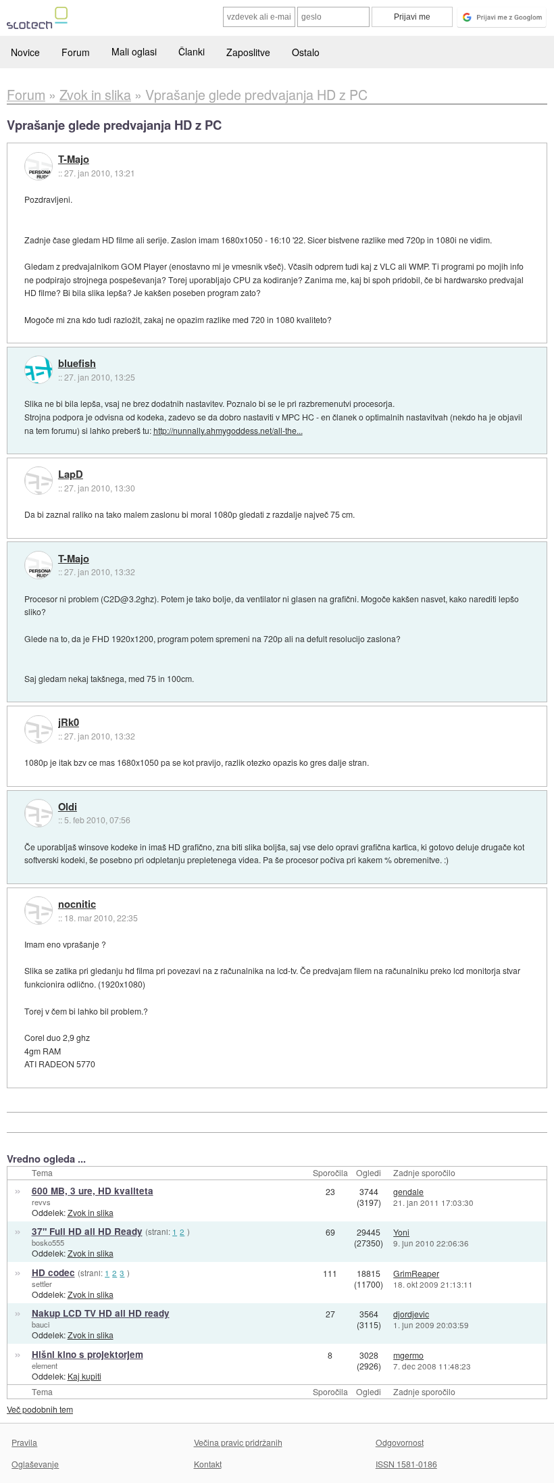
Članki (191, 51)
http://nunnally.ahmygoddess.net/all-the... (228, 430)
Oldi (67, 807)
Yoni (401, 1232)
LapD (70, 474)
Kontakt (208, 1463)
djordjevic (411, 1313)
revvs (41, 1201)
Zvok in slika (91, 1212)
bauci (40, 1324)
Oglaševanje (35, 1463)
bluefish (77, 363)
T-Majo (73, 159)
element (44, 1365)
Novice (25, 52)
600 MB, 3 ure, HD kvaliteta (92, 1190)
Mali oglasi (134, 51)
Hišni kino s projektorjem (87, 1354)
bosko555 (48, 1242)
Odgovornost (400, 1442)
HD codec (53, 1272)
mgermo (408, 1355)
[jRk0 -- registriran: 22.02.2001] (38, 729)
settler (42, 1283)
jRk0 (68, 722)
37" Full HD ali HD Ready (87, 1231)
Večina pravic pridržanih (238, 1442)
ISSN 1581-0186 (406, 1463)
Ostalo (306, 52)
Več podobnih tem (40, 1409)
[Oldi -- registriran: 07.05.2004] (38, 813)
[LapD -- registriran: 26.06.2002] (38, 480)
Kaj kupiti (84, 1376)
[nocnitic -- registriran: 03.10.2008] (38, 910)
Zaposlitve (248, 52)
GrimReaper (416, 1273)
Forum (75, 52)
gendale (408, 1191)
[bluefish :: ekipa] (38, 370)
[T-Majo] (38, 166)
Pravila (24, 1442)
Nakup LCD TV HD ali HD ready (101, 1313)
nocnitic (77, 904)
